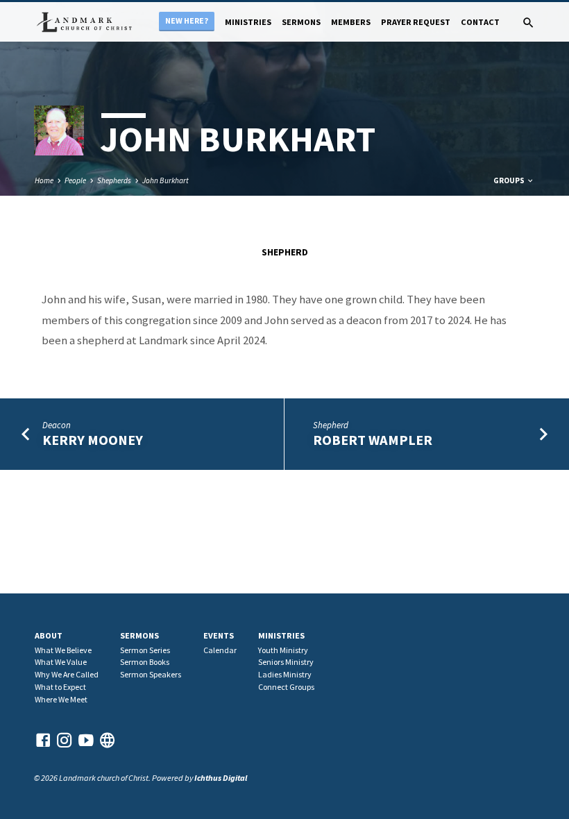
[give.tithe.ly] (108, 740)
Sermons (301, 22)
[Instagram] (65, 740)
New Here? (186, 20)
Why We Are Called (67, 674)
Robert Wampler (372, 440)
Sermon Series (145, 650)
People (75, 180)
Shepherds (114, 180)
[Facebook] (43, 740)
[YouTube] (86, 740)
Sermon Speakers (150, 674)
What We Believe (63, 650)
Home (44, 180)
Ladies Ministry (285, 674)
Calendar (220, 650)
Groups (509, 180)
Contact (480, 22)
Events (218, 635)
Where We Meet (61, 699)
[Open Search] (528, 23)
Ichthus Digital (220, 777)
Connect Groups (286, 687)
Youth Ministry (283, 650)
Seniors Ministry (286, 662)
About (48, 635)
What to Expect (60, 687)
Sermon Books (144, 662)
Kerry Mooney (92, 440)
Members (351, 22)
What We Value (61, 662)
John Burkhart (165, 180)
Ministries (248, 22)
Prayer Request (415, 22)
